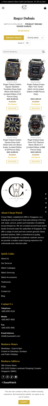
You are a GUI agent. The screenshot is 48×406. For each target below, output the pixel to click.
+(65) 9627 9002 (8, 320)
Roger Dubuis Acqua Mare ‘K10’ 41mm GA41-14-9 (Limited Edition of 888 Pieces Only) (36, 89)
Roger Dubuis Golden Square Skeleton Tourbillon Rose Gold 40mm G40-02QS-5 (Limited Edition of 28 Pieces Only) (12, 90)
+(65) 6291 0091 (8, 328)
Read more (12, 108)
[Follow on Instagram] (7, 377)
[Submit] (43, 52)
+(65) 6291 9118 (8, 311)
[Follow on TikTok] (12, 377)
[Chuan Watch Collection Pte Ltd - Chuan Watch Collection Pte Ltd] (24, 8)
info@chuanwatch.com (10, 336)
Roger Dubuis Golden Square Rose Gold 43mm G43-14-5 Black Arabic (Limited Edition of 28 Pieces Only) (12, 145)
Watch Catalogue (13, 24)
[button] (3, 8)
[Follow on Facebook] (3, 377)
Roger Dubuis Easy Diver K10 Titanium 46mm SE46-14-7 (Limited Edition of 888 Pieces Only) (35, 145)
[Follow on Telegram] (16, 377)
